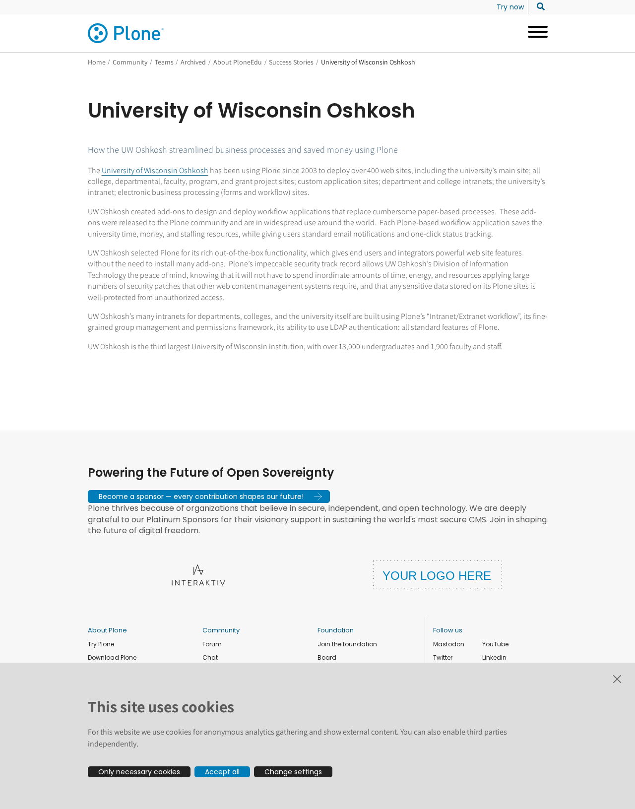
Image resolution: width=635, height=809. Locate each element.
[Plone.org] (126, 33)
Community (130, 62)
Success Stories (291, 62)
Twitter (442, 657)
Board (327, 657)
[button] (209, 496)
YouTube (495, 644)
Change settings (293, 772)
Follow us (447, 630)
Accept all (222, 772)
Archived (193, 62)
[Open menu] (534, 33)
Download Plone (112, 657)
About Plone (107, 630)
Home (97, 62)
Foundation (336, 630)
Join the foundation (347, 644)
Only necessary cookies (139, 772)
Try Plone (101, 644)
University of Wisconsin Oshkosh (155, 170)
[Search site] (538, 6)
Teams (164, 62)
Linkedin (494, 657)
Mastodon (448, 644)
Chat (210, 657)
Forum (212, 644)
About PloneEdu (237, 62)
